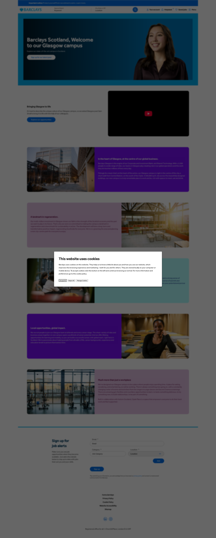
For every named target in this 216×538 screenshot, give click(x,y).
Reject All (71, 280)
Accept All (63, 280)
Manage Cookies (82, 280)
